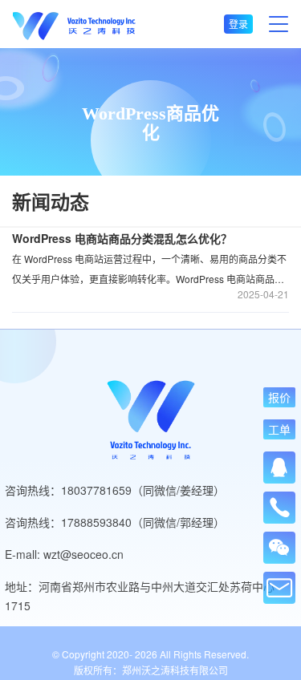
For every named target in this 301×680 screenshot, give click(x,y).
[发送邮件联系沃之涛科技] (279, 588)
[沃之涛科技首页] (74, 24)
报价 (279, 397)
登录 (238, 23)
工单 (279, 429)
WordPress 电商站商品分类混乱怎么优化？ (122, 238)
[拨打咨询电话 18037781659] (279, 503)
